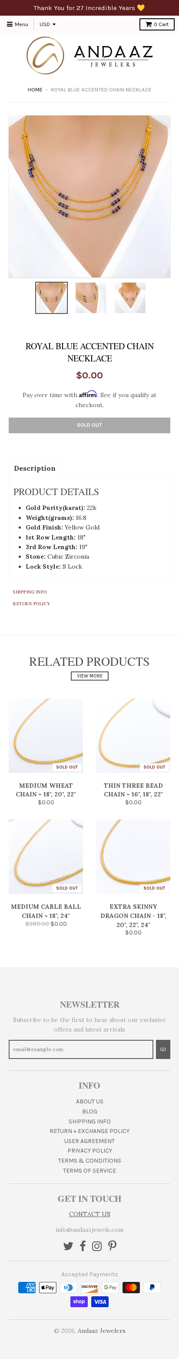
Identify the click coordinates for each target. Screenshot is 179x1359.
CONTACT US (89, 1214)
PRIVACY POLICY (89, 1150)
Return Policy (31, 603)
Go (163, 1049)
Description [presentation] (35, 468)
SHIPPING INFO (90, 1121)
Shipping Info (30, 592)
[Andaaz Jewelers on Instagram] (97, 1247)
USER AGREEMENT (89, 1141)
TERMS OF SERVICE (89, 1170)
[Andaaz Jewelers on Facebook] (83, 1247)
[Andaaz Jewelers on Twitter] (68, 1247)
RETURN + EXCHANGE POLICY (89, 1131)
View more (90, 676)
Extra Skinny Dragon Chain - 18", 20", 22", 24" (133, 916)
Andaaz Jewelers (102, 1331)
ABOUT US (89, 1101)
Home (35, 90)
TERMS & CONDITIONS (89, 1160)
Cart (161, 24)
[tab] (35, 467)
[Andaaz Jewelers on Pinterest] (112, 1247)
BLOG (89, 1111)
